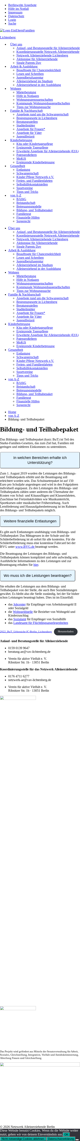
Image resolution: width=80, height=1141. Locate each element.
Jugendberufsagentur (29, 77)
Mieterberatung (26, 92)
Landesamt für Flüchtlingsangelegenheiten (40, 623)
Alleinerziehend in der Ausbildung (38, 85)
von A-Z (15, 195)
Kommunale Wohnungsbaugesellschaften (43, 103)
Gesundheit (17, 166)
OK (66, 1134)
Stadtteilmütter (25, 125)
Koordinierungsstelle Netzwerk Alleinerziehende (47, 51)
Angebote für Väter (29, 132)
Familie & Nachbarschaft (26, 110)
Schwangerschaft (27, 173)
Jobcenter (19, 604)
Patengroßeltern (26, 155)
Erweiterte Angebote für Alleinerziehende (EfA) (47, 151)
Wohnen (15, 88)
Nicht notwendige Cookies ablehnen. (23, 1138)
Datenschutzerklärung (61, 1138)
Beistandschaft (25, 202)
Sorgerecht (23, 221)
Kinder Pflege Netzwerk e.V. (35, 177)
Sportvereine (24, 188)
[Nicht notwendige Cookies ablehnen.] (77, 1139)
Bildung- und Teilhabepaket (34, 210)
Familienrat (23, 214)
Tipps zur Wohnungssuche (33, 107)
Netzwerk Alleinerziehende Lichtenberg (42, 55)
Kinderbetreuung (21, 140)
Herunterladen (66, 631)
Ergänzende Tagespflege (32, 147)
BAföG (21, 199)
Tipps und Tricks (27, 191)
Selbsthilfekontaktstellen (32, 184)
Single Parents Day (28, 62)
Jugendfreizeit (25, 136)
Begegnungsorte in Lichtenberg (36, 118)
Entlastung (23, 169)
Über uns (16, 44)
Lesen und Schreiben (30, 74)
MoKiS (21, 158)
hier (35, 564)
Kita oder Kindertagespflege (34, 144)
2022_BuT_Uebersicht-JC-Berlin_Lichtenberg (26, 631)
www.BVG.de (25, 546)
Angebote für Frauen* (30, 129)
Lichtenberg (8, 37)
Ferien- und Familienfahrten (34, 180)
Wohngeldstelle (23, 611)
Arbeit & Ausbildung (24, 66)
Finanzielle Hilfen (28, 217)
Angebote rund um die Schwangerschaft (42, 114)
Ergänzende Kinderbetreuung (35, 162)
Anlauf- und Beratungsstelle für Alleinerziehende (48, 48)
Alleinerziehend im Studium (34, 81)
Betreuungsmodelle (28, 206)
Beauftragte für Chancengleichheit (38, 70)
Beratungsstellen (27, 121)
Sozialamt (19, 619)
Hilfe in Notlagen (27, 96)
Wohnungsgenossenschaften (34, 99)
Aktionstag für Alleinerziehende (37, 59)
